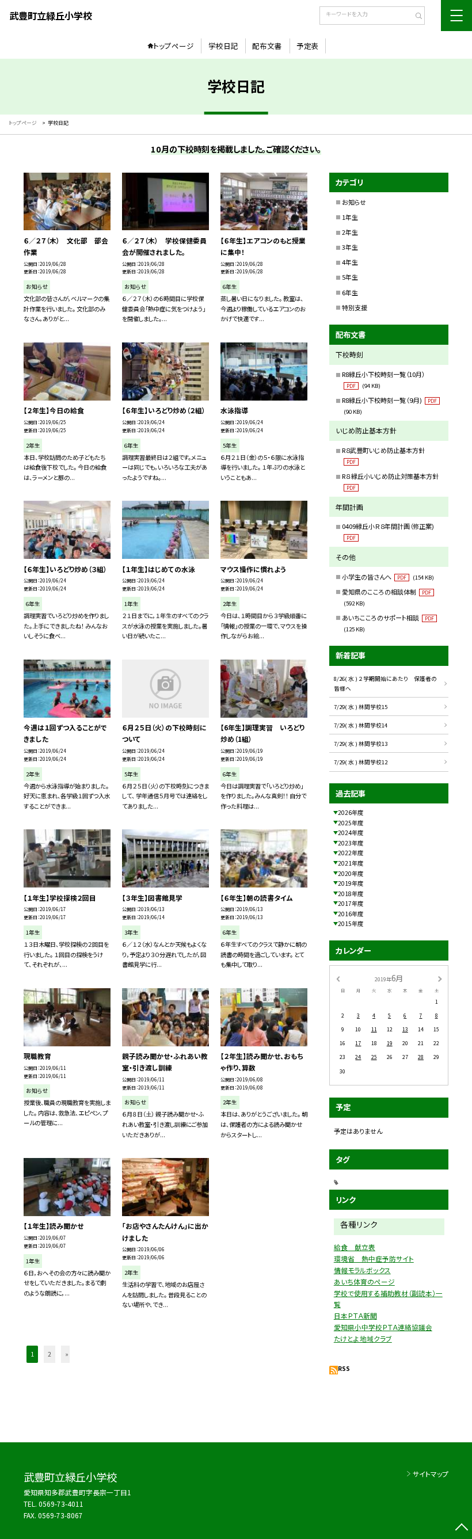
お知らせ (354, 202)
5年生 (350, 276)
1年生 (350, 217)
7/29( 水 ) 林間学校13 (360, 744)
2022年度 (350, 852)
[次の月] (439, 978)
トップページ (173, 45)
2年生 (350, 232)
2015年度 (350, 923)
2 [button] (49, 1354)
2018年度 (350, 893)
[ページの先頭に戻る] (461, 1528)
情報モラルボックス (362, 1270)
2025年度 (350, 822)
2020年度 (350, 873)
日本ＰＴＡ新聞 (355, 1315)
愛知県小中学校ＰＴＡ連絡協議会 (383, 1327)
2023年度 (350, 843)
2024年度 (350, 832)
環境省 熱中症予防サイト (374, 1258)
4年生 (350, 261)
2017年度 (350, 903)
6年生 (350, 292)
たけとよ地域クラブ (363, 1338)
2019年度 (350, 883)
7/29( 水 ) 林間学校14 (360, 725)
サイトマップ (430, 1474)
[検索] (415, 16)
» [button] (66, 1354)
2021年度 (350, 863)
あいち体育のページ (364, 1281)
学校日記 (223, 45)
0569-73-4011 (61, 1503)
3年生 (350, 247)
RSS (344, 1368)
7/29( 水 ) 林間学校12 (360, 762)
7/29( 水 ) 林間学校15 (360, 707)
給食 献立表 (354, 1247)
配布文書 (267, 45)
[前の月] (338, 978)
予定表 (307, 45)
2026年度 (350, 812)
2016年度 (350, 913)
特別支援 (354, 307)
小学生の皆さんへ (388, 576)
